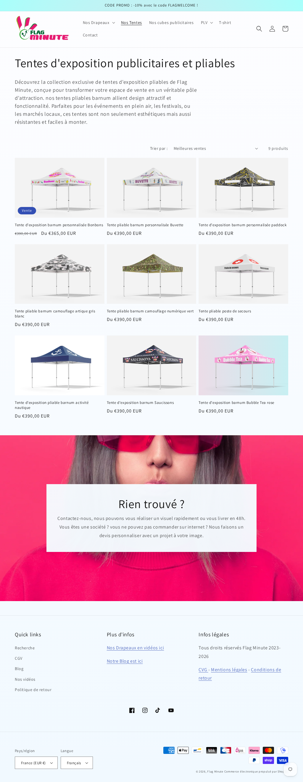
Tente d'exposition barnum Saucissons (140, 402)
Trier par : (158, 148)
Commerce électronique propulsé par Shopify (256, 771)
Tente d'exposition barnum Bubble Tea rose (236, 402)
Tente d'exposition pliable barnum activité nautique (51, 405)
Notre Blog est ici (125, 661)
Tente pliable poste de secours (225, 311)
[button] (98, 22)
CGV (18, 658)
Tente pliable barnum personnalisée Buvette (145, 225)
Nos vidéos (25, 679)
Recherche (25, 648)
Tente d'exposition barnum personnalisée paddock (242, 225)
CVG (203, 670)
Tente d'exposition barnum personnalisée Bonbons (59, 225)
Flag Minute (215, 771)
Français (74, 762)
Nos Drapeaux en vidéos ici (135, 648)
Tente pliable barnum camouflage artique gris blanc (55, 314)
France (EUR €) (33, 762)
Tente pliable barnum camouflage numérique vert (150, 311)
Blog (19, 668)
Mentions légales (229, 670)
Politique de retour (33, 689)
